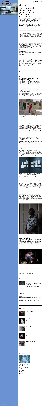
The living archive (22, 273)
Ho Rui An (36, 239)
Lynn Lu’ (24, 83)
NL (33, 1)
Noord (37, 1)
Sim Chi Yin (31, 143)
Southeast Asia (30, 273)
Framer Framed (6, 2)
